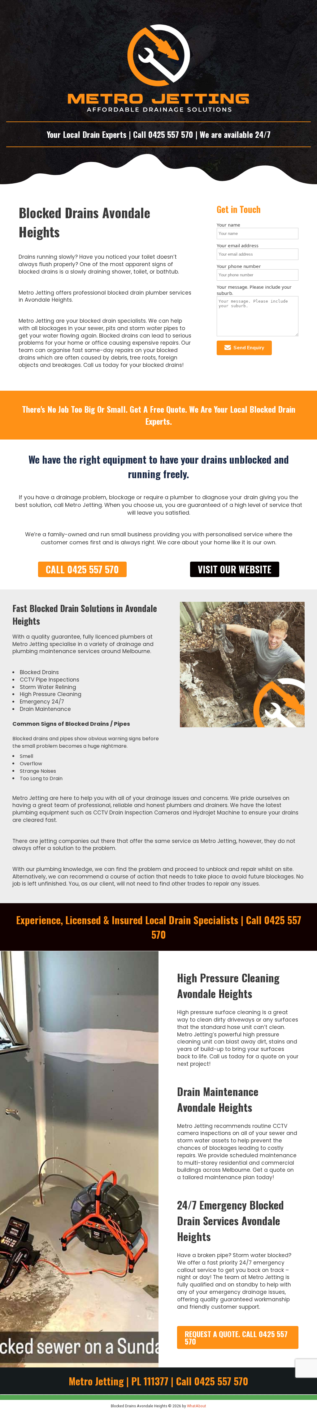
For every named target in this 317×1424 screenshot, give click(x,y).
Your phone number (239, 266)
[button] (244, 348)
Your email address (237, 245)
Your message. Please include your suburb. (254, 290)
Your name (228, 225)
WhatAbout (196, 1405)
